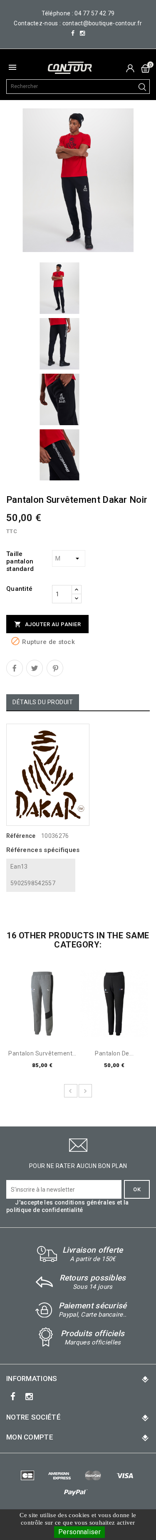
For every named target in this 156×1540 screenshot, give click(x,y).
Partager (14, 668)
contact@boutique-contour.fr (102, 23)
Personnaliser (79, 1532)
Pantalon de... (114, 1053)
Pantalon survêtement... (42, 1053)
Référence (21, 835)
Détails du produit (42, 702)
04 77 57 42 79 (94, 13)
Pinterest (55, 668)
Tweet (34, 668)
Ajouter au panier (47, 624)
